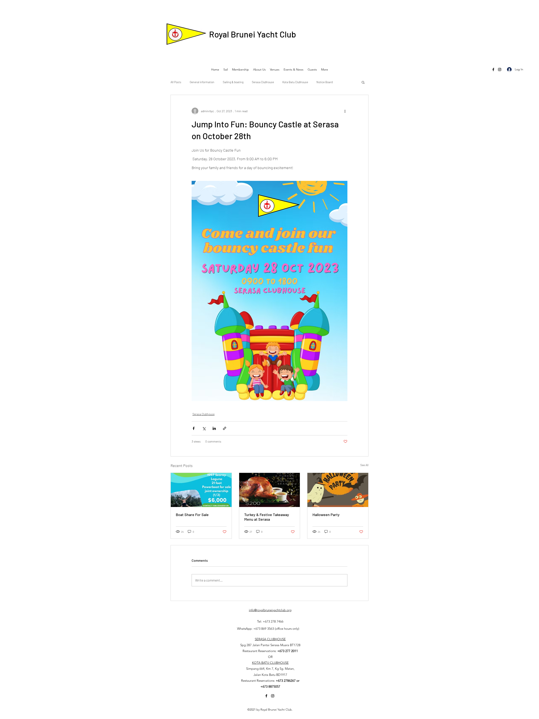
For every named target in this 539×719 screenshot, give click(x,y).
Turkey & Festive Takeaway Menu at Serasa (266, 517)
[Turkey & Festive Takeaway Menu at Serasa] (269, 490)
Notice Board (324, 82)
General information (202, 82)
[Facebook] (493, 69)
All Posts (176, 82)
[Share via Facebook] (194, 428)
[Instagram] (500, 69)
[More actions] (344, 110)
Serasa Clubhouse (263, 82)
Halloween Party (326, 514)
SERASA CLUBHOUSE (270, 639)
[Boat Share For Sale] (201, 490)
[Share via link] (225, 428)
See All (364, 465)
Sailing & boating (233, 82)
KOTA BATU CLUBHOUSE (270, 663)
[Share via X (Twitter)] (204, 428)
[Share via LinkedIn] (214, 428)
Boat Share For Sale (192, 514)
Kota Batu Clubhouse (295, 82)
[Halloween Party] (337, 490)
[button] (363, 82)
